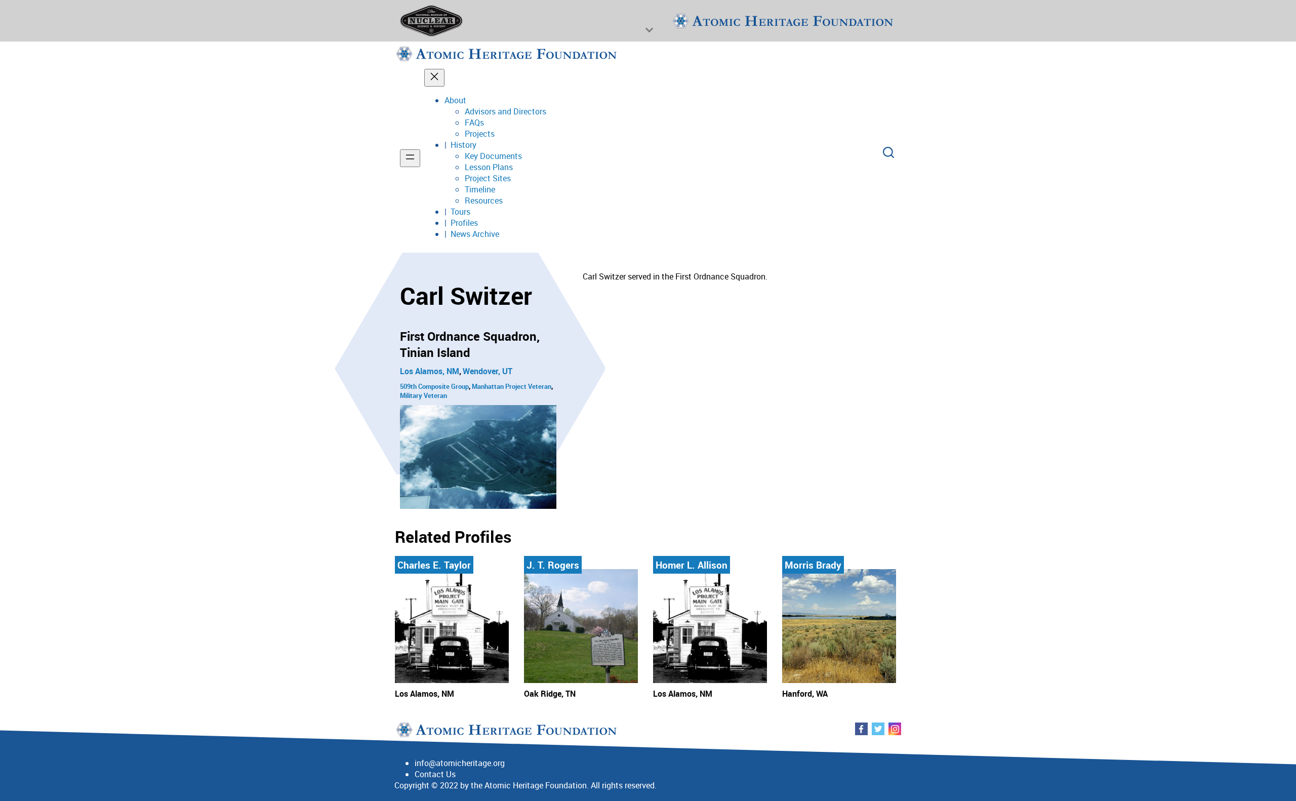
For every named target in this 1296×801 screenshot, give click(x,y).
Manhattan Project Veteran (511, 386)
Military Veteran (423, 395)
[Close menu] (434, 78)
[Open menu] (410, 158)
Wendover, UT (487, 371)
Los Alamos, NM (429, 371)
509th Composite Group (434, 386)
